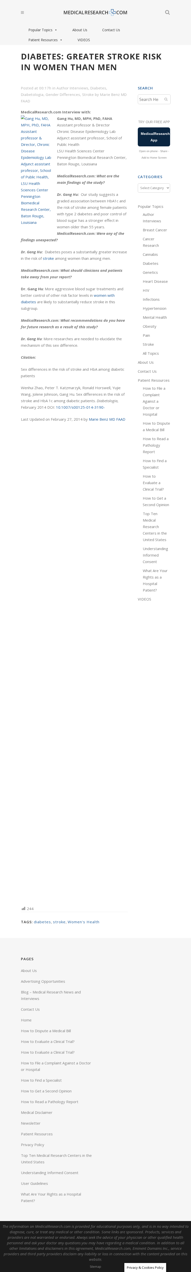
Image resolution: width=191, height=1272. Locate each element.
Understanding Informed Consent (155, 555)
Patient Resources (43, 39)
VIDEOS (84, 39)
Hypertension (154, 308)
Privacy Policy (32, 1144)
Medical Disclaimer (36, 1112)
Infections (151, 299)
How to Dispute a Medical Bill (46, 1030)
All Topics (151, 353)
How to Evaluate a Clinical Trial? (153, 483)
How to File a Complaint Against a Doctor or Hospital (154, 401)
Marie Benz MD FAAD (107, 419)
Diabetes (98, 87)
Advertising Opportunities (43, 981)
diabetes (42, 921)
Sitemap (95, 1267)
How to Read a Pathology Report (156, 445)
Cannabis (150, 254)
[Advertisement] (74, 663)
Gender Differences (63, 94)
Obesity (149, 326)
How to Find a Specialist (41, 1080)
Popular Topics (40, 29)
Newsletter (31, 1123)
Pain (146, 335)
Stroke (88, 94)
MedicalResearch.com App (155, 137)
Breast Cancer (155, 229)
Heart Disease (155, 281)
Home (26, 1019)
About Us (79, 29)
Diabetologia (32, 94)
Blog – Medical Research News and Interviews (51, 995)
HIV (146, 290)
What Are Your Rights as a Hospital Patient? (51, 1197)
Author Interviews (72, 87)
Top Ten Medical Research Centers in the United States (155, 526)
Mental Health (155, 317)
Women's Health (83, 921)
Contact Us (111, 29)
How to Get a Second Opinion (46, 1090)
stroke (48, 258)
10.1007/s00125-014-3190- (80, 407)
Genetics (150, 272)
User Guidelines (34, 1183)
